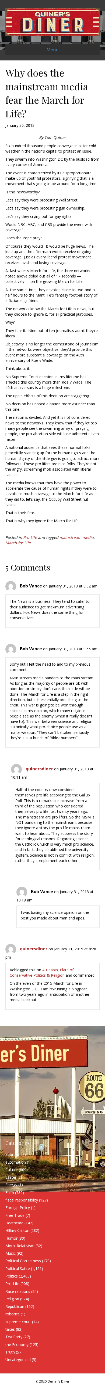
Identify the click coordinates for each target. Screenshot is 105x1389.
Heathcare (14, 1222)
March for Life (18, 542)
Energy (11, 1184)
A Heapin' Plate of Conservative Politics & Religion (42, 972)
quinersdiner (39, 769)
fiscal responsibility (21, 1200)
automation (15, 1162)
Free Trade (14, 1215)
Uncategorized (18, 1359)
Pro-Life (30, 537)
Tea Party (13, 1336)
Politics (11, 1276)
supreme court (18, 1321)
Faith (9, 1192)
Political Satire (17, 1268)
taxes (10, 1329)
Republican (14, 1306)
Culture (11, 1169)
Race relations (17, 1291)
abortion (12, 1154)
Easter (10, 1177)
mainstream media (77, 537)
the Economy (17, 1344)
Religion (12, 1298)
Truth (10, 1352)
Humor (11, 1238)
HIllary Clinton (17, 1230)
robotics (12, 1313)
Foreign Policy (17, 1207)
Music (10, 1253)
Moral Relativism (19, 1245)
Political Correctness (23, 1260)
